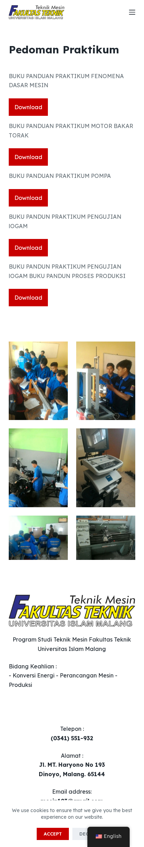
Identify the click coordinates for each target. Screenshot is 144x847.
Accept (53, 834)
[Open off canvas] (132, 12)
